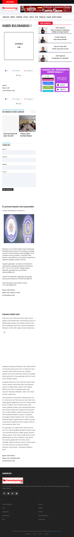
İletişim (40, 508)
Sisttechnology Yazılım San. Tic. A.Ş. (51, 531)
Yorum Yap (8, 189)
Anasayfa (27, 534)
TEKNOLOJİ (42, 17)
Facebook (17, 71)
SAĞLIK (31, 17)
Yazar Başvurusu (43, 515)
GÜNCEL (12, 17)
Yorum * (4, 172)
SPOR (36, 17)
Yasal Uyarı (41, 519)
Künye (40, 504)
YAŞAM (49, 17)
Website (4, 164)
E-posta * (5, 157)
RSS (3, 519)
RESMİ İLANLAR (57, 17)
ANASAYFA (6, 17)
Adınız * (4, 149)
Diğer (20, 75)
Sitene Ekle (5, 512)
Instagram (29, 71)
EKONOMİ (19, 17)
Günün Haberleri (7, 504)
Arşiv (3, 508)
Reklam (40, 512)
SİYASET (25, 17)
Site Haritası (5, 515)
